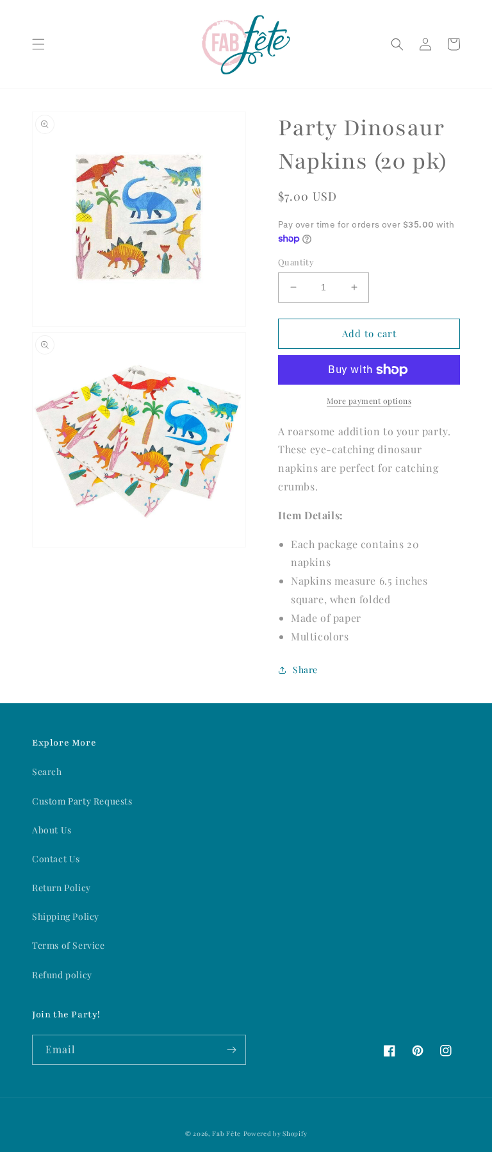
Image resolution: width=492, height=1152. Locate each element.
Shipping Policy (65, 916)
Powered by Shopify (275, 1133)
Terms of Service (68, 945)
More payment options (369, 401)
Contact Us (56, 859)
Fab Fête (226, 1133)
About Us (52, 830)
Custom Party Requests (82, 801)
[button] (38, 44)
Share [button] (305, 670)
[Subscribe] (231, 1050)
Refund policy (62, 975)
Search (47, 771)
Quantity (296, 261)
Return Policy (61, 887)
